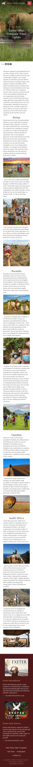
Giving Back (21, 752)
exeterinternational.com (14, 695)
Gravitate (21, 763)
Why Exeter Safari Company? (16, 748)
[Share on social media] (6, 64)
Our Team (11, 752)
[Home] (13, 3)
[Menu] (29, 3)
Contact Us (16, 755)
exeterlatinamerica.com (14, 740)
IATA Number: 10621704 (16, 762)
